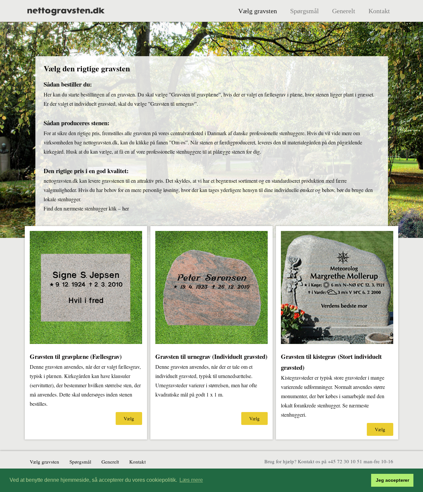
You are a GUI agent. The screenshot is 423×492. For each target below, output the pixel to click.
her (125, 208)
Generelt (343, 11)
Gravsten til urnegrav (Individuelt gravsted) (211, 356)
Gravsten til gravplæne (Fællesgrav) (76, 356)
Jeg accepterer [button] (392, 480)
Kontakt (379, 11)
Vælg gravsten (257, 11)
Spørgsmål (304, 11)
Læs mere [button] (191, 480)
